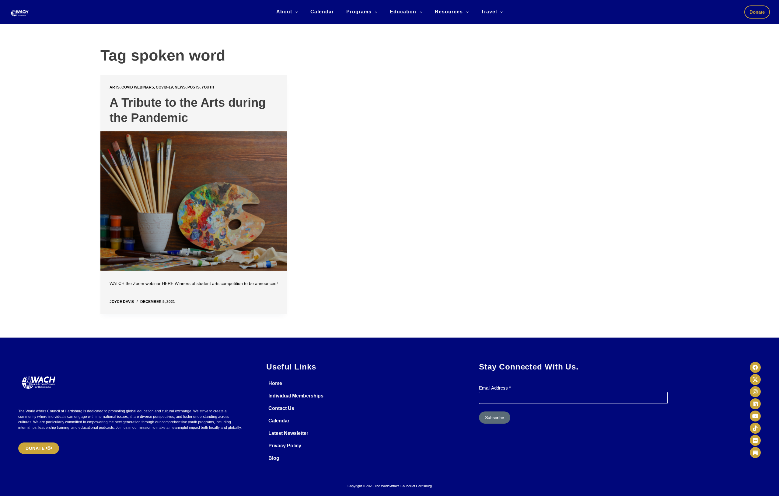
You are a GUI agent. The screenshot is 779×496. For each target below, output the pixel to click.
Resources (449, 11)
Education (403, 11)
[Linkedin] (755, 403)
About (284, 11)
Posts (193, 87)
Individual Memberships (295, 395)
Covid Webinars (137, 87)
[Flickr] (755, 440)
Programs (359, 11)
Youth (207, 87)
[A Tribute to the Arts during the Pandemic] (193, 201)
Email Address (495, 387)
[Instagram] (755, 391)
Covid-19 (164, 87)
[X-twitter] (755, 379)
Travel (489, 11)
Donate (757, 12)
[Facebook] (755, 367)
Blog (273, 458)
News (180, 87)
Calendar (322, 11)
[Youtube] (755, 416)
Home (275, 383)
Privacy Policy (284, 445)
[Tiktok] (755, 428)
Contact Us (281, 408)
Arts (115, 87)
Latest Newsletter (288, 433)
